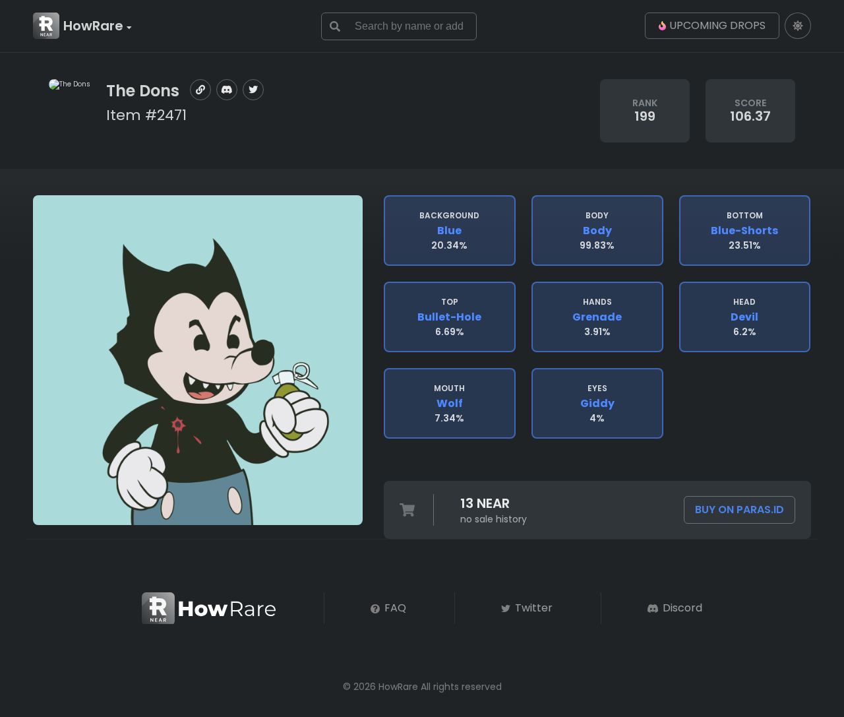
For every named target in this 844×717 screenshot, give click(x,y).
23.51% (744, 231)
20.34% (449, 231)
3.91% (597, 317)
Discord (681, 607)
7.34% (449, 404)
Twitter (532, 607)
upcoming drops (717, 25)
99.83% (597, 231)
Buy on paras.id (739, 509)
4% (597, 404)
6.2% (744, 317)
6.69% (449, 317)
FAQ (394, 607)
